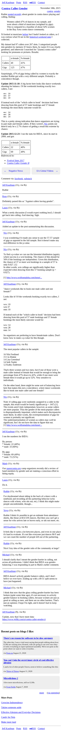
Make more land (8, 722)
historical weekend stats (40, 37)
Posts (18, 2)
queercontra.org (13, 468)
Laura (5, 207)
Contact (41, 2)
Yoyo (5, 510)
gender (57, 11)
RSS (25, 2)
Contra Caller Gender (15, 8)
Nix (46, 124)
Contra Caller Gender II (18, 163)
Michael (6, 554)
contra (50, 11)
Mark (4, 463)
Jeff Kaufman (8, 2)
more (41, 693)
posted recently (14, 14)
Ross (4, 196)
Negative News (13, 171)
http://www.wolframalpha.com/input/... (24, 277)
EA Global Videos (47, 171)
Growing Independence (12, 702)
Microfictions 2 (10, 678)
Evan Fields (11, 687)
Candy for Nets (8, 717)
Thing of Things (12, 671)
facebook (19, 178)
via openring (53, 693)
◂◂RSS (32, 2)
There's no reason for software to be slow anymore (28, 638)
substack (28, 178)
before (25, 34)
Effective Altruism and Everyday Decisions (21, 712)
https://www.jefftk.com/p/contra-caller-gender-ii (24, 619)
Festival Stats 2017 (15, 160)
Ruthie (6, 491)
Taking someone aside (11, 707)
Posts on (9, 653)
